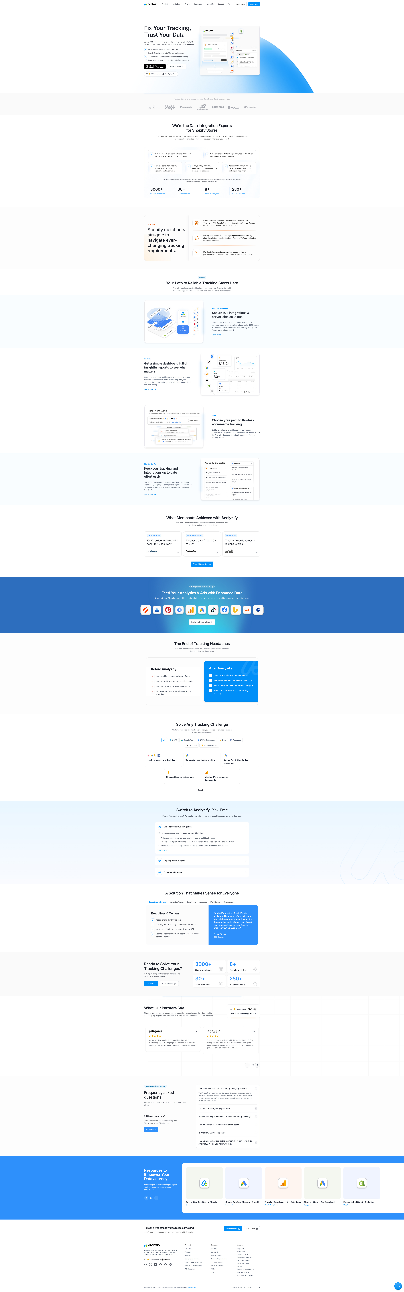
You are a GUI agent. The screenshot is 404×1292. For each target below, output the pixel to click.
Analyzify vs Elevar (243, 1272)
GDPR (174, 740)
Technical (193, 745)
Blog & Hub (240, 1249)
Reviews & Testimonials (219, 1259)
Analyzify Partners (217, 1265)
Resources (198, 4)
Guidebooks (241, 1252)
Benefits (188, 1255)
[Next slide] (156, 1198)
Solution (176, 4)
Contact (221, 4)
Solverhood (192, 1287)
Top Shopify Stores (243, 1260)
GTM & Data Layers (207, 740)
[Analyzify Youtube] (145, 1264)
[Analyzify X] (150, 1264)
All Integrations (190, 1269)
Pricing (187, 4)
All (164, 740)
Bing (224, 740)
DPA (258, 1287)
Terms (249, 1287)
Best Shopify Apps (243, 1263)
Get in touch (151, 1129)
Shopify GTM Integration (193, 1265)
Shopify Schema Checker (245, 1269)
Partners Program (217, 1262)
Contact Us (214, 1252)
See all (200, 790)
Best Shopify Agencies (244, 1257)
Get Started (151, 984)
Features (188, 1252)
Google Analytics (210, 745)
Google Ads (188, 740)
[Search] (229, 4)
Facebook (237, 740)
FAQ (212, 1272)
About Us (210, 4)
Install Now (254, 4)
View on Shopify (216, 1255)
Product (165, 4)
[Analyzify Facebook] (160, 1264)
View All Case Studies (202, 564)
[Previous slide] (146, 1198)
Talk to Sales (240, 4)
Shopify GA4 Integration (193, 1262)
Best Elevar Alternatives (245, 1275)
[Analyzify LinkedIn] (155, 1264)
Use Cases (188, 1249)
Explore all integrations (200, 622)
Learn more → (163, 850)
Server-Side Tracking (192, 1259)
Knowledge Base (242, 1254)
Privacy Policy (237, 1287)
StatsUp (239, 1266)
